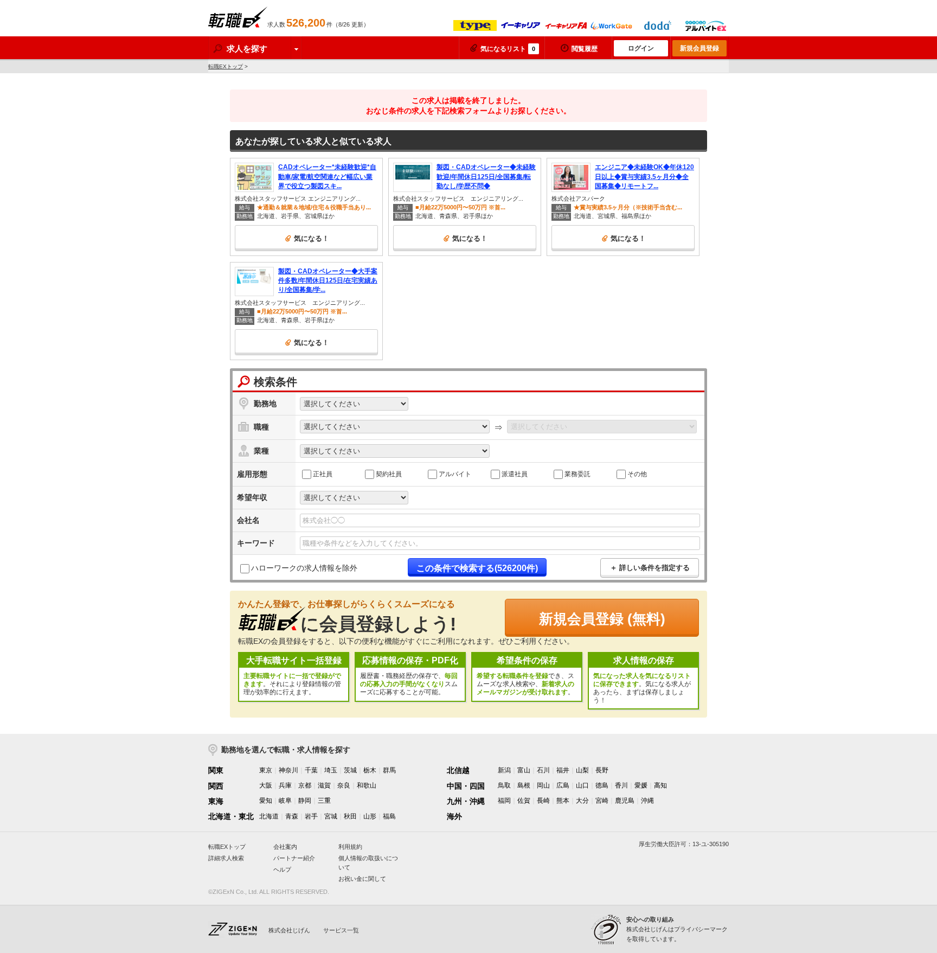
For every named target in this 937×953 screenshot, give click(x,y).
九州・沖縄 (466, 801)
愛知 (265, 800)
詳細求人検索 (226, 858)
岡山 (543, 785)
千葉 (311, 770)
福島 (389, 816)
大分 (582, 800)
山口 (582, 785)
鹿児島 (624, 800)
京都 (304, 785)
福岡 (504, 800)
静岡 (304, 800)
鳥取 (504, 785)
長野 (601, 770)
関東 (215, 770)
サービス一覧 (341, 930)
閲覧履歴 (585, 49)
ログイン (641, 48)
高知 (660, 785)
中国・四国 (466, 786)
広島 (562, 785)
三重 (324, 800)
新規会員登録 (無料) (602, 619)
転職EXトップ (225, 66)
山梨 (582, 770)
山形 (369, 816)
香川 (621, 785)
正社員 (322, 474)
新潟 (504, 770)
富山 (523, 770)
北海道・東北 (231, 816)
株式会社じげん (289, 930)
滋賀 (324, 785)
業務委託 (577, 474)
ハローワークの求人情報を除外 (304, 568)
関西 (215, 786)
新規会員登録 (699, 48)
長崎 (543, 800)
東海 (215, 801)
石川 (543, 770)
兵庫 (285, 785)
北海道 (269, 816)
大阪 (265, 785)
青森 (291, 816)
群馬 (389, 770)
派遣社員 (515, 474)
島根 (523, 785)
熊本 (562, 800)
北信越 (458, 770)
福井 (562, 770)
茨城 (350, 770)
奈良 (343, 785)
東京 (265, 770)
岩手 (311, 816)
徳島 (601, 785)
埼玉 (330, 770)
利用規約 (350, 846)
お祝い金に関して (362, 878)
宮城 (330, 816)
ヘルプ (282, 869)
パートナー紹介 (294, 858)
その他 (637, 474)
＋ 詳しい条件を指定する (650, 568)
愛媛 (640, 785)
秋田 (350, 816)
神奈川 (288, 770)
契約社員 (389, 474)
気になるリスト (507, 49)
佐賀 (523, 800)
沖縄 (647, 800)
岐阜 (285, 800)
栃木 (369, 770)
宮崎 (601, 800)
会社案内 (285, 846)
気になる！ (311, 238)
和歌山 (366, 785)
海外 (454, 816)
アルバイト (455, 474)
